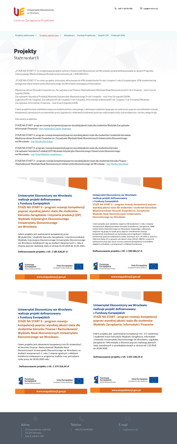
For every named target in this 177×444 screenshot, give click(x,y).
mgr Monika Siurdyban (42, 141)
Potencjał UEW (118, 35)
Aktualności (69, 35)
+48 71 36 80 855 (125, 8)
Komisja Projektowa (86, 35)
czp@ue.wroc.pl (150, 8)
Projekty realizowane (24, 35)
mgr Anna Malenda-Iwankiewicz (46, 154)
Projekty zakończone (49, 35)
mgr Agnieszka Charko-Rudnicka (55, 128)
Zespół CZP (103, 35)
